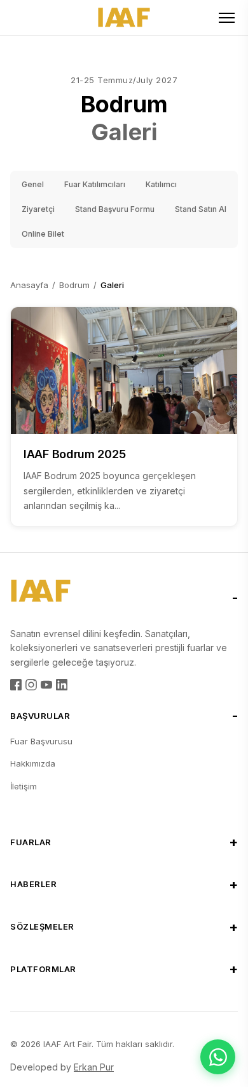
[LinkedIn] (61, 684)
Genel (33, 184)
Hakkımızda (32, 763)
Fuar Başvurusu (41, 741)
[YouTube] (46, 684)
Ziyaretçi (38, 209)
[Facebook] (16, 684)
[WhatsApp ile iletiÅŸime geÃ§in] (217, 1056)
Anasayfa (29, 285)
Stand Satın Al (200, 209)
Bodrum (74, 285)
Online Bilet (43, 234)
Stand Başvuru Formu (115, 209)
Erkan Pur (94, 1067)
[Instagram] (31, 684)
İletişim (23, 786)
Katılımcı (161, 184)
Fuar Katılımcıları (94, 184)
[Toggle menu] (227, 18)
